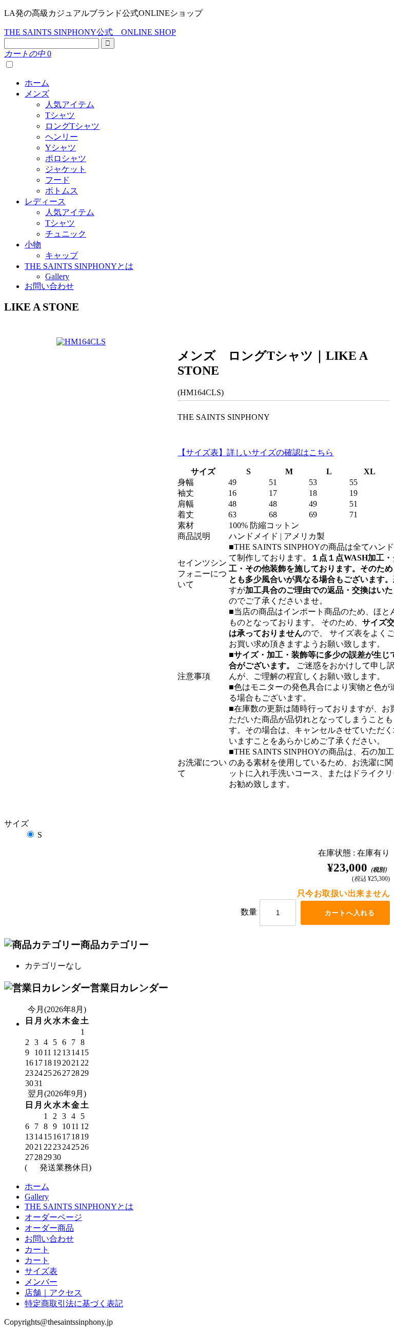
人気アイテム (69, 104)
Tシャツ (60, 115)
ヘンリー (61, 136)
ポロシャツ (65, 158)
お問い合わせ (49, 286)
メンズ (37, 93)
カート (37, 1249)
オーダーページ (53, 1217)
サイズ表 (41, 1271)
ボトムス (61, 190)
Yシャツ (60, 147)
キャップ (61, 255)
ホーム (37, 83)
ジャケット (65, 169)
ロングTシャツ (72, 126)
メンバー (41, 1282)
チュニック (65, 233)
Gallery (57, 276)
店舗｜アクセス (53, 1292)
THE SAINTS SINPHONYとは (79, 266)
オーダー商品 (49, 1228)
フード (57, 180)
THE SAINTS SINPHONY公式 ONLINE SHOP (90, 32)
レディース (45, 201)
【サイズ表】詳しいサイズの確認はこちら (255, 452)
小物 (33, 244)
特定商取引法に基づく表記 (74, 1303)
